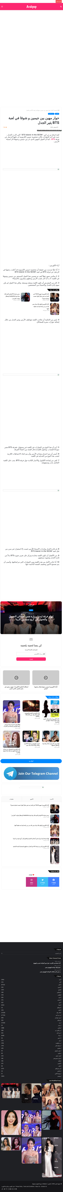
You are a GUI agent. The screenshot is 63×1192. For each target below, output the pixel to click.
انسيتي (59, 1000)
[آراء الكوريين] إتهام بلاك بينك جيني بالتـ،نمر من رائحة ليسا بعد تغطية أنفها (40, 306)
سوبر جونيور (58, 1050)
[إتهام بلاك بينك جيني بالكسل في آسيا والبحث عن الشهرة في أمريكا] (11, 1122)
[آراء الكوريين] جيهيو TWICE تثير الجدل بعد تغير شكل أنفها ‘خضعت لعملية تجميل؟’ (41, 296)
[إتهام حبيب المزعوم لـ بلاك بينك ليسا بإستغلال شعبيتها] (50, 736)
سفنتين (59, 1048)
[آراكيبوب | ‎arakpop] (31, 6)
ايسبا (59, 1005)
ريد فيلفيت (58, 1043)
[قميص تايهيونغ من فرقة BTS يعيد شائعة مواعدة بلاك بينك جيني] (31, 736)
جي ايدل (59, 1033)
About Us (37, 1186)
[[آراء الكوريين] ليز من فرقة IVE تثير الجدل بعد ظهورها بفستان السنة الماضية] (54, 855)
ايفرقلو (59, 1007)
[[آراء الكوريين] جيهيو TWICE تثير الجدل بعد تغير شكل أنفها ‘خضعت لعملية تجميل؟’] (54, 297)
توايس (59, 1028)
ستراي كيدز (58, 1045)
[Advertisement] (31, 33)
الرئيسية (56, 110)
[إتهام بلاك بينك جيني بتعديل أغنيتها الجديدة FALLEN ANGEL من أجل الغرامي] (11, 1143)
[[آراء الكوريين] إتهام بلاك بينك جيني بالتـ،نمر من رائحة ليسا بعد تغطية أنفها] (54, 309)
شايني (59, 1053)
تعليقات (11, 799)
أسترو (59, 987)
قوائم (59, 1061)
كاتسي (59, 1063)
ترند (60, 1022)
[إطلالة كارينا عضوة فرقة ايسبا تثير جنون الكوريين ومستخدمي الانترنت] (11, 711)
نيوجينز (59, 1076)
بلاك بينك (59, 1012)
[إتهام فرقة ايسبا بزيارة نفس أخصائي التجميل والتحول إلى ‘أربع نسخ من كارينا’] (54, 841)
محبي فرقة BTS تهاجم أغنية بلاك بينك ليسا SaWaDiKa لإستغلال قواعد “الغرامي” (12, 296)
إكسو (59, 989)
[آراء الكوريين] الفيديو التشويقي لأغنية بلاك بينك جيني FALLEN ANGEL (32, 715)
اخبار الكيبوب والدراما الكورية (8, 1186)
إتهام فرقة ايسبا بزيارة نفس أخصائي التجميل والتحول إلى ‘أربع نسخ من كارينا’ (31, 618)
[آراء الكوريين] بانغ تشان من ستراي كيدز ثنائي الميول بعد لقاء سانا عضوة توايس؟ (11, 751)
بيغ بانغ (59, 1020)
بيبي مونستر (58, 1017)
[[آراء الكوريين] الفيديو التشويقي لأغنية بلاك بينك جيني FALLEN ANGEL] (31, 706)
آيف (60, 979)
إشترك (31, 659)
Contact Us (44, 1186)
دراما (59, 1035)
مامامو (59, 1071)
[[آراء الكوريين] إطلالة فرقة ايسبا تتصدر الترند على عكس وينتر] (31, 1123)
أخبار (52, 110)
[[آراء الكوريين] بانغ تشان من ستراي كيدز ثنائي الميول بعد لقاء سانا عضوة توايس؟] (11, 739)
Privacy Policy (19, 1186)
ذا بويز (59, 1038)
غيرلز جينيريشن (57, 1058)
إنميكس (59, 992)
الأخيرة (51, 799)
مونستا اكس (58, 1073)
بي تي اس (51, 113)
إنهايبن (59, 994)
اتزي (60, 997)
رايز (60, 1040)
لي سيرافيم (58, 1068)
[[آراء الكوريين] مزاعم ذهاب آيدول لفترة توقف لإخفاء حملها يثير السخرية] (50, 708)
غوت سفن (58, 1055)
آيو (60, 982)
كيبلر (59, 1066)
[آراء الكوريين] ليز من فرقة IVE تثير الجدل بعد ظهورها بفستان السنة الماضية (31, 846)
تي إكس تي (58, 1030)
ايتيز (60, 1002)
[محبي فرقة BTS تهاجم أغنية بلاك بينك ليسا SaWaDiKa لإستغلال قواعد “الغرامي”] (25, 297)
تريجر (59, 1025)
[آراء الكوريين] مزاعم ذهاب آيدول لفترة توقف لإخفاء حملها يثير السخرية (51, 720)
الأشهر (31, 799)
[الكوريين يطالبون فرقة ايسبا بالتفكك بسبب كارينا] (31, 1150)
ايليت (59, 1010)
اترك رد (31, 761)
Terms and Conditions (29, 1186)
